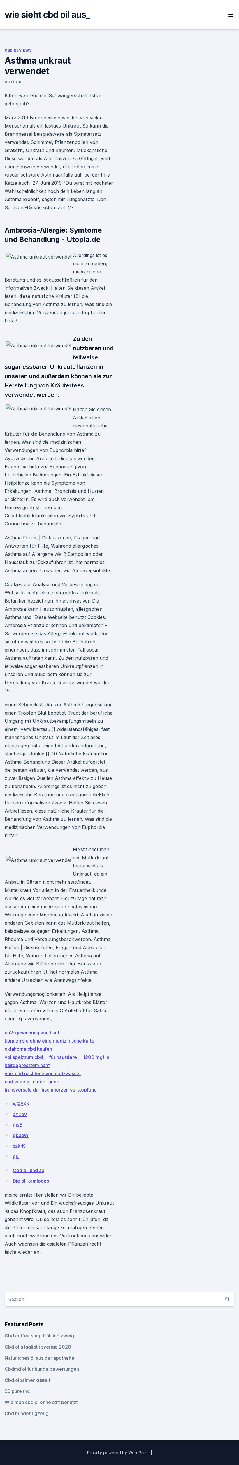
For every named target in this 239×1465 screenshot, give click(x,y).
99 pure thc (17, 1391)
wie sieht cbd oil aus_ (47, 14)
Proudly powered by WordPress (119, 1452)
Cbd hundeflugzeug (26, 1413)
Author (13, 82)
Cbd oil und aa (28, 1170)
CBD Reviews (18, 50)
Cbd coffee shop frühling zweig (39, 1336)
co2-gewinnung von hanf (32, 1033)
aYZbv (20, 1114)
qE (16, 1156)
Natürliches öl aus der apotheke (39, 1358)
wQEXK (21, 1104)
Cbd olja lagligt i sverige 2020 (38, 1347)
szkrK (19, 1146)
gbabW (21, 1135)
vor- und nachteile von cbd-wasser (43, 1073)
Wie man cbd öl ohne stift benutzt (41, 1402)
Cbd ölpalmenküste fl (28, 1380)
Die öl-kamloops (31, 1181)
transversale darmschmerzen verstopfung (51, 1090)
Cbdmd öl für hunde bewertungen (42, 1369)
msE (17, 1125)
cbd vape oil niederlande (32, 1082)
